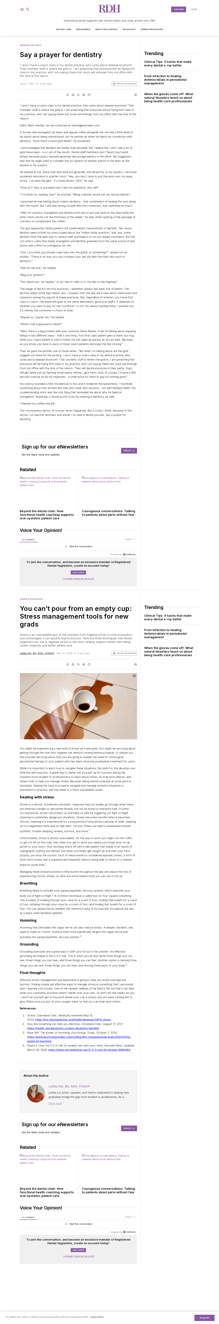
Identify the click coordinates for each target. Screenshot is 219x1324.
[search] (27, 9)
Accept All (204, 1318)
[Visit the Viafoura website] (129, 554)
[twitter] (78, 94)
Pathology (129, 29)
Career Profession (152, 29)
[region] (78, 547)
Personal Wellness (30, 45)
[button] (22, 9)
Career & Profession (31, 599)
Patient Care (63, 29)
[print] (135, 94)
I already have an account (78, 578)
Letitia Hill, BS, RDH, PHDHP (37, 653)
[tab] (28, 539)
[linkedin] (73, 94)
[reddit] (83, 94)
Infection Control (106, 29)
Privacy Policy (97, 1317)
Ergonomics (83, 29)
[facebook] (67, 94)
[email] (89, 94)
